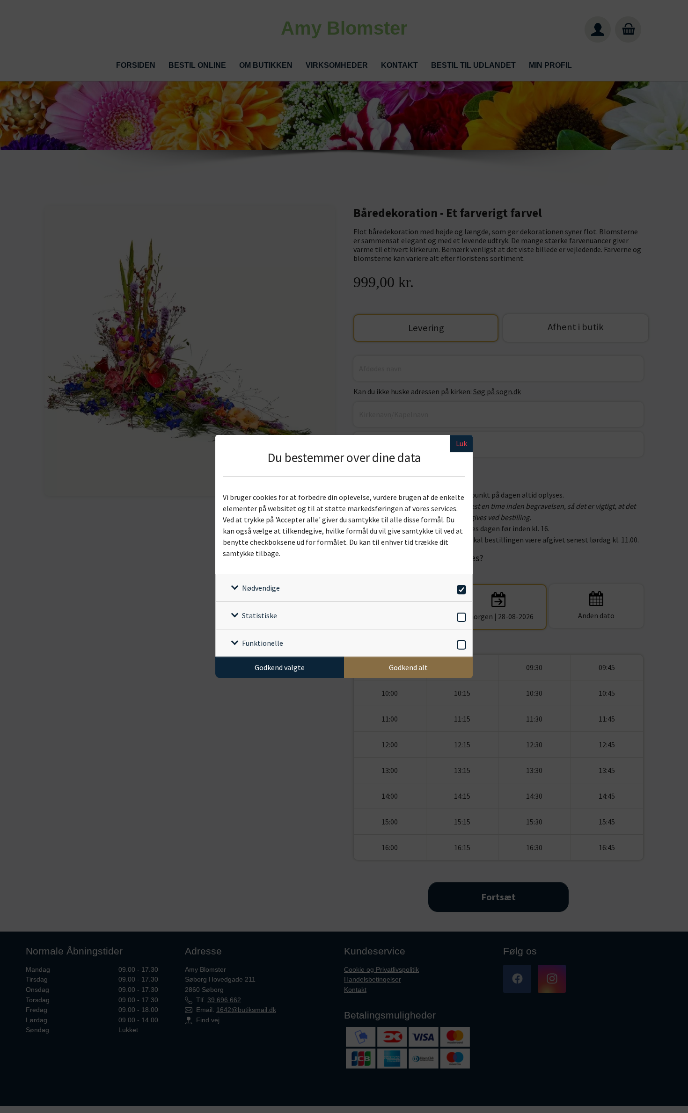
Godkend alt (408, 667)
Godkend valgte (280, 667)
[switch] (460, 588)
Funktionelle (262, 643)
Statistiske (259, 615)
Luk (461, 443)
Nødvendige (261, 588)
